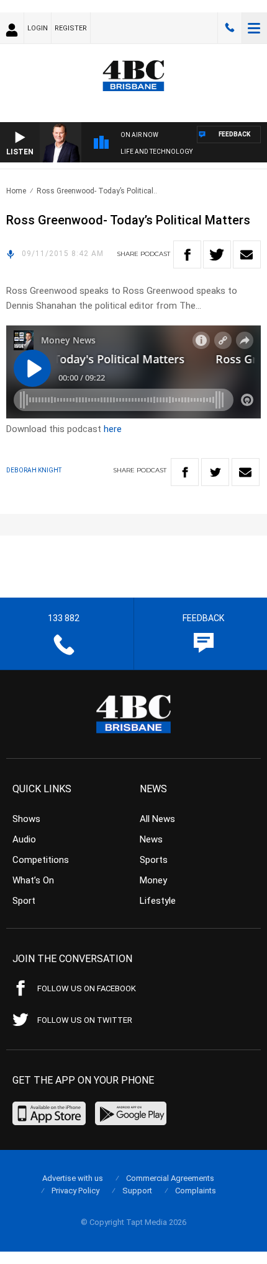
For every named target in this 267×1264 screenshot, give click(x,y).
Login (37, 28)
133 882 (230, 27)
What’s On (33, 880)
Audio (24, 839)
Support (137, 1190)
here (113, 429)
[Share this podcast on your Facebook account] (187, 254)
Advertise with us (72, 1178)
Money (153, 880)
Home (16, 191)
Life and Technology (156, 151)
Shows (26, 818)
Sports (154, 859)
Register (71, 28)
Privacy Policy (75, 1190)
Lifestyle (158, 900)
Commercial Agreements (170, 1178)
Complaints (195, 1190)
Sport (23, 900)
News (151, 839)
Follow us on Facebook (86, 988)
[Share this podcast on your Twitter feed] (217, 254)
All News (157, 818)
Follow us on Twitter (84, 1020)
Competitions (40, 859)
